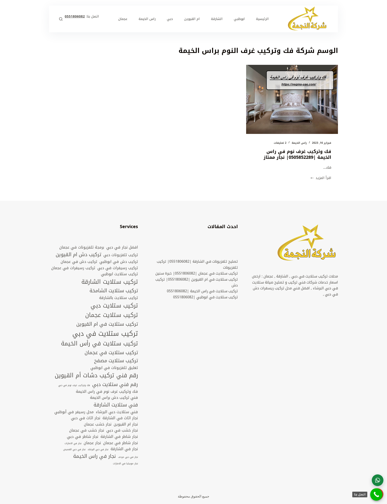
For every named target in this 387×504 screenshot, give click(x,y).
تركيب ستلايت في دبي (105, 333)
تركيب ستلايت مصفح (116, 361)
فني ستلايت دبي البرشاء (117, 412)
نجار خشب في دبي (122, 430)
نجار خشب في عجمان (86, 430)
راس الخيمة (299, 142)
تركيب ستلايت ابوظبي (119, 274)
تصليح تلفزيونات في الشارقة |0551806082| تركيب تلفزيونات (197, 264)
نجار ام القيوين (126, 424)
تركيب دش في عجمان (79, 262)
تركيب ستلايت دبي (114, 306)
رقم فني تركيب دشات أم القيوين (96, 375)
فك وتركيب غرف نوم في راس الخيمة (107, 391)
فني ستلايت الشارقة (116, 405)
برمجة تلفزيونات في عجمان (81, 247)
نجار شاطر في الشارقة (119, 437)
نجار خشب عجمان (98, 424)
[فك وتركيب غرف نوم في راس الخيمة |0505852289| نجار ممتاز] (292, 99)
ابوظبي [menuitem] (239, 19)
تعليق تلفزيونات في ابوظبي (114, 368)
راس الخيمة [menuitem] (147, 19)
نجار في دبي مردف (128, 457)
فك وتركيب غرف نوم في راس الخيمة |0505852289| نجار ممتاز (297, 154)
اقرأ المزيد (320, 178)
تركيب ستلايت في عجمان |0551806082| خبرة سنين (196, 273)
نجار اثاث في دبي (85, 418)
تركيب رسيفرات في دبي (117, 268)
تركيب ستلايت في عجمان (111, 353)
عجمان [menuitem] (122, 19)
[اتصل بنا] (376, 494)
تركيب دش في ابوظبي (118, 262)
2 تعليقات (280, 142)
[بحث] (60, 19)
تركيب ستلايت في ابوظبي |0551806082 (205, 297)
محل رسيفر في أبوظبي (74, 412)
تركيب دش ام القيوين (78, 255)
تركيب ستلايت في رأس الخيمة (99, 344)
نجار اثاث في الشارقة (120, 418)
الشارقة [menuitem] (217, 19)
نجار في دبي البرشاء (98, 449)
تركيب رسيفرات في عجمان (73, 268)
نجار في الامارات (73, 443)
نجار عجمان (92, 443)
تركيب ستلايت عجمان (111, 315)
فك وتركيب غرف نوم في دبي (74, 385)
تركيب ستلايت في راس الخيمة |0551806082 (202, 291)
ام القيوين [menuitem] (192, 19)
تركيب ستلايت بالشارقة (118, 298)
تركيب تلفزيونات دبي (120, 255)
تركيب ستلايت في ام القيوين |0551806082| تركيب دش (196, 282)
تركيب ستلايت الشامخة (114, 291)
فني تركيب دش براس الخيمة (114, 398)
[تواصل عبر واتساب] (377, 480)
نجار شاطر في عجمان (120, 443)
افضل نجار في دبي (122, 247)
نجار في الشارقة (124, 449)
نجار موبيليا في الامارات (125, 464)
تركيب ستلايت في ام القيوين (107, 324)
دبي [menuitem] (170, 19)
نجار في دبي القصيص (74, 449)
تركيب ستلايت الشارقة (109, 282)
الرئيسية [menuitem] (262, 19)
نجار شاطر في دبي (82, 437)
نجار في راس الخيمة (94, 456)
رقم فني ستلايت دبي (115, 384)
